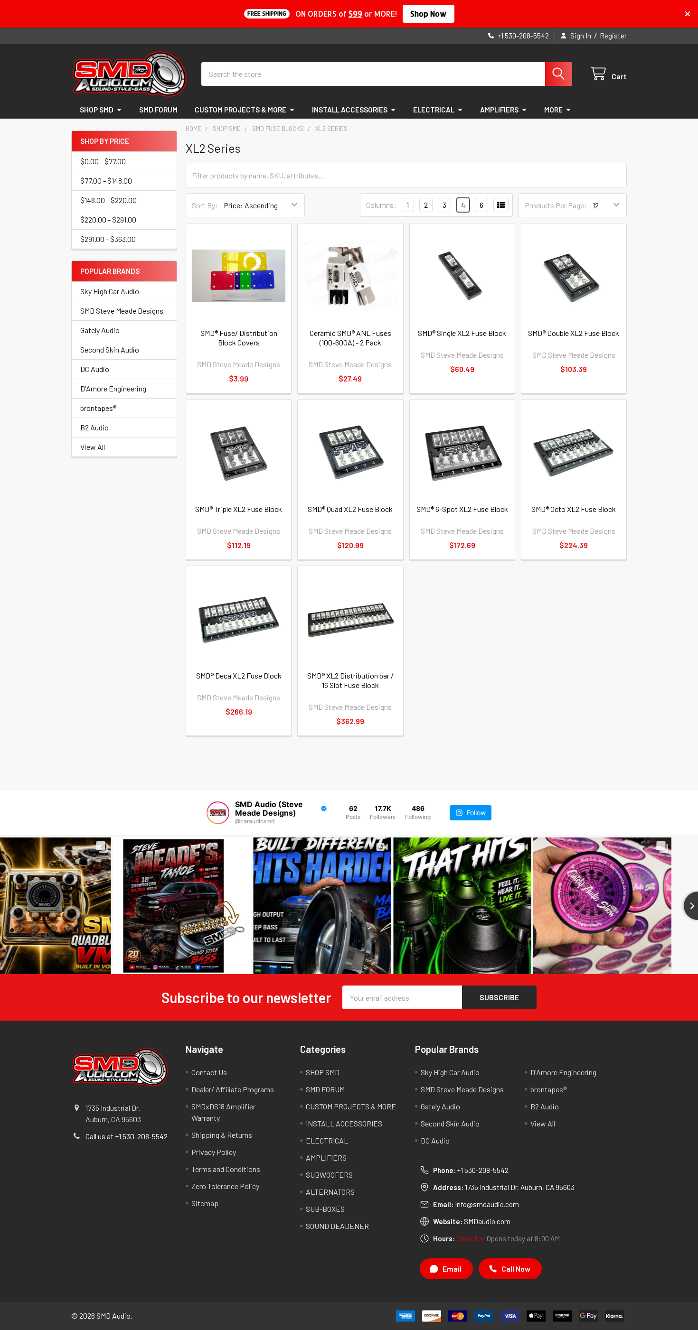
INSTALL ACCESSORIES (349, 109)
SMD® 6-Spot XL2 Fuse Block (462, 508)
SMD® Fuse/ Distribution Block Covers (238, 337)
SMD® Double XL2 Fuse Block (573, 332)
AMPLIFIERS (499, 109)
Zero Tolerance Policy (225, 1185)
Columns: (381, 204)
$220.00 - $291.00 (108, 219)
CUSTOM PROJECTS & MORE (240, 109)
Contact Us (209, 1072)
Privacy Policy (213, 1151)
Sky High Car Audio (109, 291)
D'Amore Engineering (113, 388)
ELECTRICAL (433, 109)
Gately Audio (100, 330)
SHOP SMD (96, 109)
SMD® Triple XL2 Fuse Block (238, 508)
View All (92, 446)
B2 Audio (94, 427)
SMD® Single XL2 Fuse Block (462, 332)
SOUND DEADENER (337, 1225)
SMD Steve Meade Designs (121, 310)
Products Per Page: (556, 205)
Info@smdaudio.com (487, 1204)
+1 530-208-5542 (483, 1170)
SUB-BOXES (325, 1208)
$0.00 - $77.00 (103, 161)
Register (613, 35)
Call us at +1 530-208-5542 (126, 1136)
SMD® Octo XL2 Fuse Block (573, 508)
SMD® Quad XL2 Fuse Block (350, 508)
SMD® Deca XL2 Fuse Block (239, 675)
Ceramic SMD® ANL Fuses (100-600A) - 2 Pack (350, 337)
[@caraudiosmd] (217, 812)
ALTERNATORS (330, 1191)
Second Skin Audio (109, 349)
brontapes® (98, 407)
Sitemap (204, 1203)
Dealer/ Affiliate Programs (232, 1089)
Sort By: (205, 205)
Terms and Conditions (225, 1168)
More (553, 109)
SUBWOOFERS (329, 1174)
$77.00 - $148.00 (106, 180)
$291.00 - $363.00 (108, 238)
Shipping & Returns (221, 1134)
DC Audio (94, 368)
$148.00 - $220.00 (108, 200)
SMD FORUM (158, 109)
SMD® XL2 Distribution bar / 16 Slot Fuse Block (350, 680)
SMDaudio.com (487, 1221)
